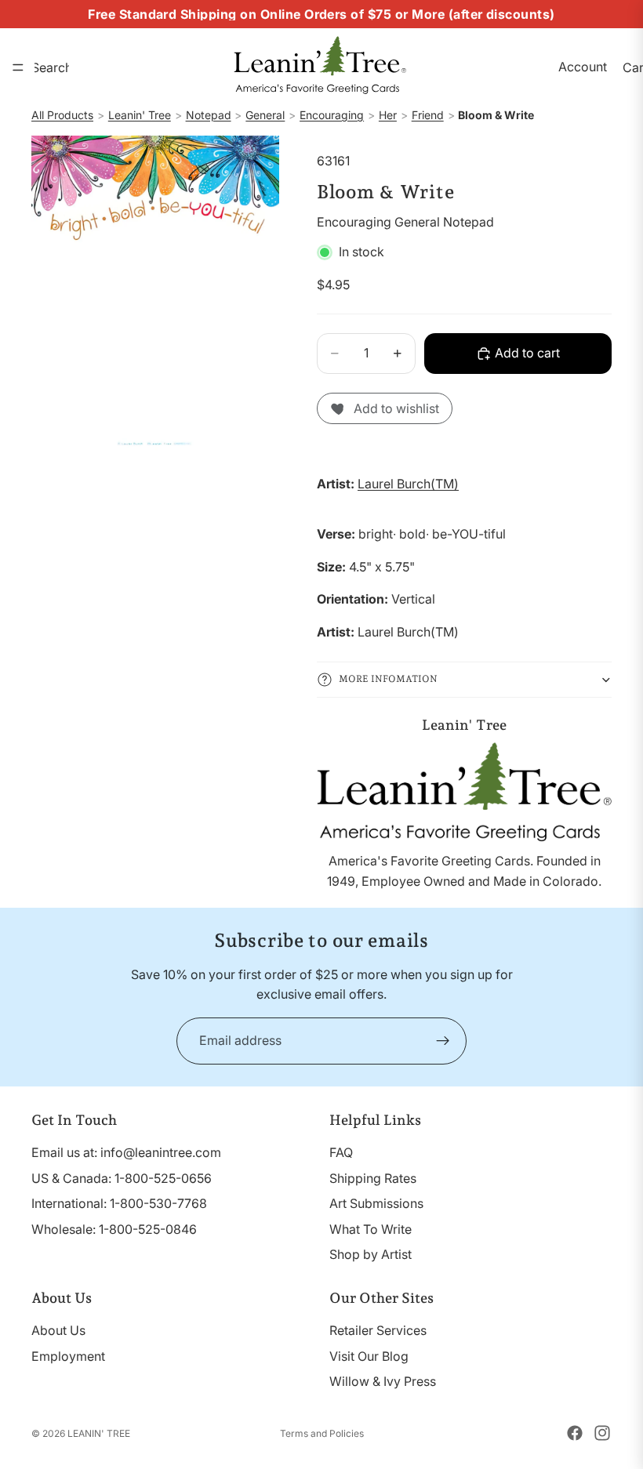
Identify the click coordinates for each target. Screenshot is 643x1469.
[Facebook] (574, 1433)
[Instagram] (602, 1433)
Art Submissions (376, 1203)
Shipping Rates (372, 1177)
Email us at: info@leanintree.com (126, 1152)
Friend (428, 115)
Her (388, 115)
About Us (58, 1330)
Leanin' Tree (139, 115)
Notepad (208, 115)
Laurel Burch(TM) (408, 483)
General (265, 115)
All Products (62, 115)
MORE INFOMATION (388, 678)
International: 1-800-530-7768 (119, 1203)
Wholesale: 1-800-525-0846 (114, 1228)
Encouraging (332, 115)
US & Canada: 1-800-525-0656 (121, 1177)
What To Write (370, 1228)
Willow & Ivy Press (382, 1381)
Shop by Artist (370, 1254)
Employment (68, 1355)
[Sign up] (443, 1041)
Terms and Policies (322, 1433)
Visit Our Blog (369, 1355)
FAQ (341, 1152)
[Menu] (18, 67)
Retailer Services (378, 1330)
